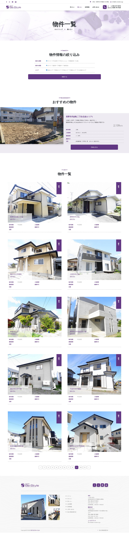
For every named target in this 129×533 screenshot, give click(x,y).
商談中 (60, 65)
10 (80, 467)
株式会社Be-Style (35, 530)
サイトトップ (59, 29)
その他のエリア (82, 70)
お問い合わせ (95, 7)
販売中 (54, 65)
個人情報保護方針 (71, 512)
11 (84, 467)
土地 (77, 61)
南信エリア (73, 70)
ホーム (69, 496)
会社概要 (69, 504)
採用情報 (87, 7)
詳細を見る (94, 147)
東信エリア (58, 70)
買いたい (79, 7)
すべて (49, 61)
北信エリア (50, 70)
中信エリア (66, 70)
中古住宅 (55, 61)
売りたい (72, 7)
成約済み (66, 65)
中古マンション (63, 61)
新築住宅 (72, 61)
